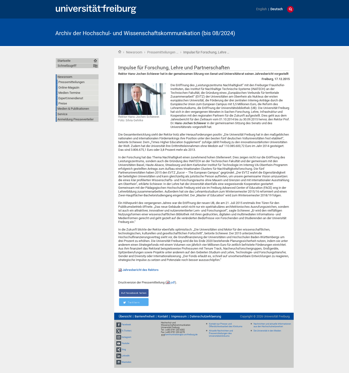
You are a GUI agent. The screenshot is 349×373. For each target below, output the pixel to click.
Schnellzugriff (67, 65)
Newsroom (134, 52)
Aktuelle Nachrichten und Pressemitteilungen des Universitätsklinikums (221, 333)
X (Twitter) (127, 331)
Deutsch (276, 9)
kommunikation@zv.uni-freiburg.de (181, 334)
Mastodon (126, 362)
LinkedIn (126, 355)
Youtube (125, 343)
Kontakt (163, 316)
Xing (124, 349)
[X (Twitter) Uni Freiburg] (118, 331)
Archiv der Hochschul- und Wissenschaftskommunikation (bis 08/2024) (145, 33)
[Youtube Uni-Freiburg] (118, 343)
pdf (172, 282)
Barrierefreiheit (145, 316)
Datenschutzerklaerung (205, 316)
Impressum (179, 316)
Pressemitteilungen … (162, 52)
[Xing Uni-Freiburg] (118, 349)
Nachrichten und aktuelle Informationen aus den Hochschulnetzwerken (272, 325)
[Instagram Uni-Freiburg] (118, 337)
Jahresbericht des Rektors (141, 270)
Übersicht (125, 316)
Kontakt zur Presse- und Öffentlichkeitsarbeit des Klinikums (225, 325)
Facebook (126, 324)
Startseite (119, 51)
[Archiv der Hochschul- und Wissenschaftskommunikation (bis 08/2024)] (270, 32)
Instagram (126, 337)
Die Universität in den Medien (267, 331)
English (261, 9)
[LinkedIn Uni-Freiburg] (118, 355)
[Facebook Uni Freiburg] (118, 324)
